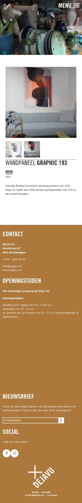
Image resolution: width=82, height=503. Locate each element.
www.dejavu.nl (12, 270)
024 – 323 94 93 (14, 259)
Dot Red (54, 495)
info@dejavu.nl (12, 266)
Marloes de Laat (38, 495)
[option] (41, 27)
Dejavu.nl (35, 492)
